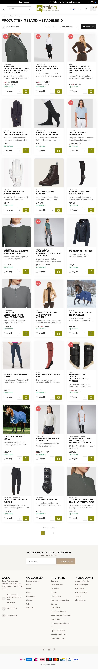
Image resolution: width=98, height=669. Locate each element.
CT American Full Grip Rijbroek (15, 501)
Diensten (29, 600)
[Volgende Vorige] (53, 533)
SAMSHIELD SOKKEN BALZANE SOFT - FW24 (47, 133)
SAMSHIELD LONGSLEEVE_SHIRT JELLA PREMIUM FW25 (14, 315)
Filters (87, 27)
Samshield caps (57, 619)
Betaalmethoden (57, 585)
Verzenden (55, 589)
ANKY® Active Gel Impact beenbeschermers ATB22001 (78, 377)
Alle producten (80, 600)
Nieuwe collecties (32, 581)
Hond (28, 592)
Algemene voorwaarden (60, 600)
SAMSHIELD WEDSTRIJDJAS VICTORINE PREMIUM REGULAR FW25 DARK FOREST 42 (16, 69)
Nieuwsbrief (55, 608)
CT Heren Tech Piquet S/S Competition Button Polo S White (80, 440)
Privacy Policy (56, 596)
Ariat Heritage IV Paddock (45, 193)
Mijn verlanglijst (81, 592)
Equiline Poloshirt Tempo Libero (79, 133)
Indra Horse (30, 608)
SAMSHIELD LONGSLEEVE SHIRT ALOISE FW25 (16, 252)
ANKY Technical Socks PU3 (48, 375)
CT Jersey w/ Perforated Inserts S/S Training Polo (48, 253)
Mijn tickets (79, 589)
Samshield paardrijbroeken (61, 615)
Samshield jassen (57, 638)
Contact (54, 592)
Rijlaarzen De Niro (58, 631)
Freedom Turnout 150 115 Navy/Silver (80, 314)
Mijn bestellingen (81, 585)
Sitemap (54, 604)
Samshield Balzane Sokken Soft (79, 193)
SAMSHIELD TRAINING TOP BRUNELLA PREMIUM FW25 (81, 501)
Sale (28, 604)
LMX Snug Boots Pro (47, 500)
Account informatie (82, 581)
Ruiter (28, 585)
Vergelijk (9, 91)
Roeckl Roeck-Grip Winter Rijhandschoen (15, 133)
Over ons (54, 581)
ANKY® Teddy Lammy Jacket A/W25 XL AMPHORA (46, 315)
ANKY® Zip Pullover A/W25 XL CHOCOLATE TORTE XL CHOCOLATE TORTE (80, 69)
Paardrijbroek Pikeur (58, 634)
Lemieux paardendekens (60, 623)
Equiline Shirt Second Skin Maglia (48, 439)
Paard (28, 589)
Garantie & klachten (58, 612)
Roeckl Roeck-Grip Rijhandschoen (14, 193)
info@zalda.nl (12, 615)
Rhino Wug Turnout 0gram (14, 438)
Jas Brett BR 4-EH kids (80, 251)
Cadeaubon (30, 596)
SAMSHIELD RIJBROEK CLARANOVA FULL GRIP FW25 (47, 68)
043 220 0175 (12, 609)
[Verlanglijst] (85, 8)
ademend (20, 16)
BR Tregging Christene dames (16, 375)
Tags (11, 16)
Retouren (54, 627)
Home (4, 16)
